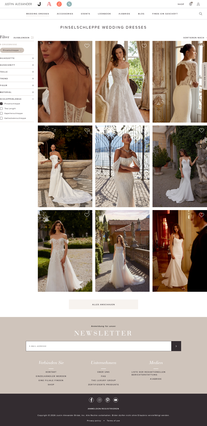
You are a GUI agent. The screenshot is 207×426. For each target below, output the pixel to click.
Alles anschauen (103, 304)
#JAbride (124, 13)
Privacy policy (94, 420)
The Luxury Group (103, 380)
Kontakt (51, 372)
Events (85, 13)
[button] (12, 50)
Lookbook (104, 13)
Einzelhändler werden (51, 376)
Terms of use (113, 420)
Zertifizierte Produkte (103, 384)
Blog (141, 13)
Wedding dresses (37, 13)
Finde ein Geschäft (165, 13)
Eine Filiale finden (51, 380)
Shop (181, 4)
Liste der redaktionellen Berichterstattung (149, 373)
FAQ (103, 376)
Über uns (103, 372)
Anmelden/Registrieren (103, 408)
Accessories (65, 13)
